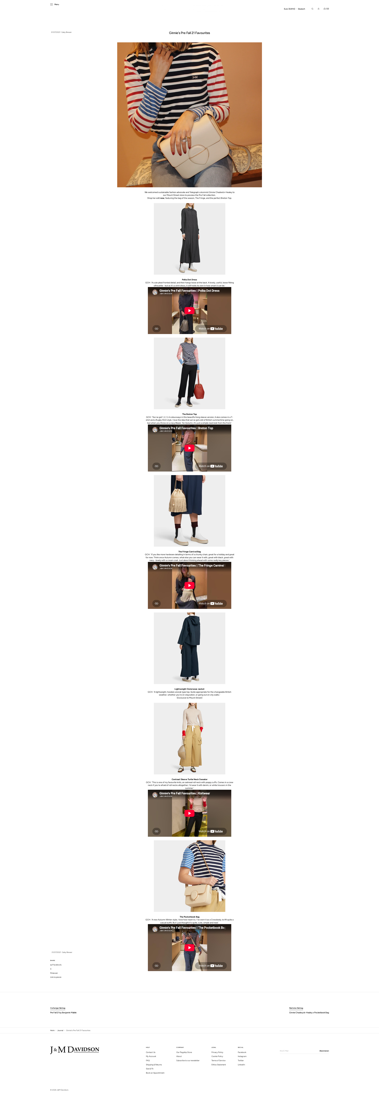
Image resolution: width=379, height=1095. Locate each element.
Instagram (242, 1056)
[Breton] (189, 373)
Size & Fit (149, 1069)
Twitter (241, 1060)
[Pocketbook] (189, 876)
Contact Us (150, 1052)
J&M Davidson (62, 1090)
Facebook (242, 1052)
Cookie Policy (217, 1056)
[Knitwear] (189, 738)
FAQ (148, 1060)
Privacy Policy (217, 1052)
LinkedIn (241, 1065)
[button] (289, 9)
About (179, 1056)
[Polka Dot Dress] (189, 239)
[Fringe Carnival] (189, 511)
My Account (151, 1056)
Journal (60, 1030)
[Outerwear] (189, 648)
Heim (52, 1030)
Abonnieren (324, 1051)
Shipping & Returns (154, 1065)
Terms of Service (218, 1060)
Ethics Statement (218, 1065)
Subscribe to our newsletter (188, 1060)
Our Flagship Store (184, 1052)
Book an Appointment (155, 1073)
